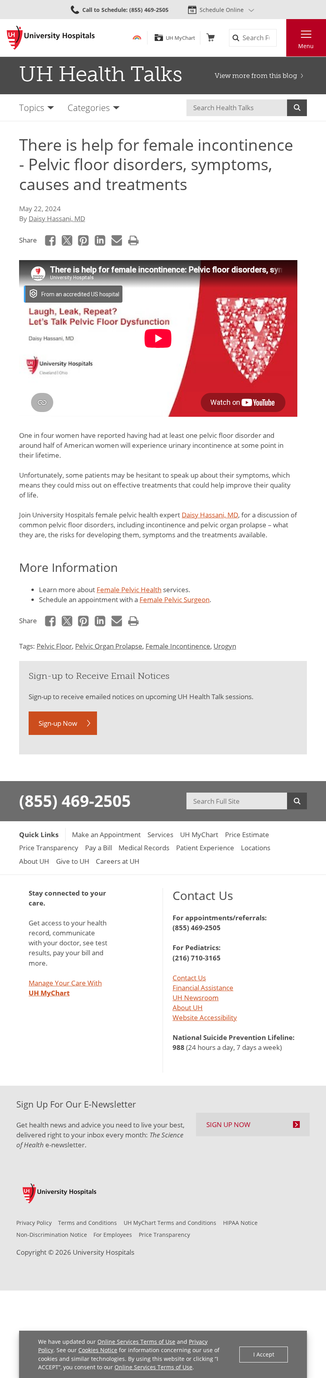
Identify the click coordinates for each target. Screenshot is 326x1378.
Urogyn (224, 646)
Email (116, 240)
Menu (306, 46)
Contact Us (189, 977)
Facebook (50, 240)
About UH (188, 1007)
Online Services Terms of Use (136, 1341)
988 (178, 1047)
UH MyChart (180, 38)
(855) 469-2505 (75, 801)
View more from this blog (256, 76)
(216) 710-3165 (197, 957)
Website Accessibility (205, 1017)
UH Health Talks (100, 74)
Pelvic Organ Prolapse (108, 646)
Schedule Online (222, 10)
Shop (210, 37)
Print (133, 240)
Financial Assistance (203, 987)
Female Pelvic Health (129, 589)
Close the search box (281, 38)
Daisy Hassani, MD (57, 218)
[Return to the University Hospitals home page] (51, 38)
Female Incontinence (178, 646)
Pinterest (83, 240)
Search (297, 107)
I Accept (263, 1354)
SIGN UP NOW (228, 1124)
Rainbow (137, 37)
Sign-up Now (58, 723)
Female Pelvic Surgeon (175, 599)
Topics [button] (31, 107)
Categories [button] (89, 107)
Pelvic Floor (54, 646)
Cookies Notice (97, 1350)
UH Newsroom (196, 997)
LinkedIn (100, 240)
